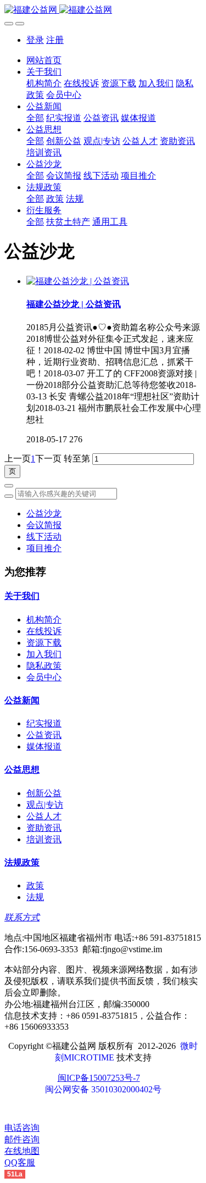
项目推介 (44, 548)
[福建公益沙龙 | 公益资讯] (77, 281)
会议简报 (44, 525)
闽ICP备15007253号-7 (99, 1077)
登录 (35, 40)
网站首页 (44, 60)
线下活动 (44, 536)
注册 (55, 40)
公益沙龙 (44, 513)
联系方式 (22, 917)
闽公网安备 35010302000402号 (103, 1089)
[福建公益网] (103, 10)
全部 (35, 118)
